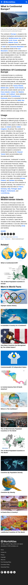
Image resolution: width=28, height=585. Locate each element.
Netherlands (11, 191)
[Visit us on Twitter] (8, 572)
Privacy (2, 554)
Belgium (3, 191)
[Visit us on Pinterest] (11, 572)
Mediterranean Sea (15, 38)
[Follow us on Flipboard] (2, 572)
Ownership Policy (5, 567)
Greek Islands (19, 88)
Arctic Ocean (13, 40)
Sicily (23, 226)
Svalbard (12, 94)
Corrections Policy (5, 564)
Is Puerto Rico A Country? (9, 512)
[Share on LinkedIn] (14, 234)
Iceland (13, 92)
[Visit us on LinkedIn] (14, 572)
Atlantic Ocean (13, 42)
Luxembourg (5, 193)
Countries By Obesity (8, 492)
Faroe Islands (5, 92)
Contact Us (3, 552)
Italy (9, 189)
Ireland (8, 127)
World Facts (15, 237)
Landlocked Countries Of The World (13, 532)
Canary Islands (18, 85)
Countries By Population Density (12, 472)
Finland (3, 180)
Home (2, 549)
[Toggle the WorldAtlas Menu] (1, 2)
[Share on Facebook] (5, 234)
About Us (3, 559)
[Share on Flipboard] (2, 234)
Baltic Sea (21, 100)
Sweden (12, 180)
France (21, 186)
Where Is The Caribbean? (9, 409)
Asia (3, 46)
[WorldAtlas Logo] (10, 2)
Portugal (14, 189)
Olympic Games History (9, 305)
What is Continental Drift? (9, 263)
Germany (4, 189)
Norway (22, 178)
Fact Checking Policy (6, 562)
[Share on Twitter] (8, 234)
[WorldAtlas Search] (26, 2)
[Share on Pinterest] (11, 234)
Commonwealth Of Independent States (13, 367)
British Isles (5, 88)
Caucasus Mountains (17, 46)
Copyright (3, 557)
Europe (13, 34)
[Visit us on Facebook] (5, 572)
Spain (19, 189)
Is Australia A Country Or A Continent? (13, 325)
